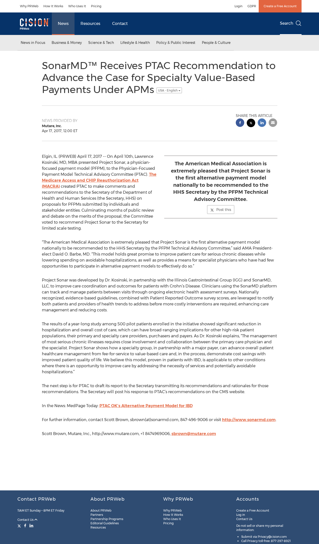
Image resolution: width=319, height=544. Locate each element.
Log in (240, 515)
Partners (96, 515)
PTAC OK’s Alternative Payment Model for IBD (146, 405)
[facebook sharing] (240, 123)
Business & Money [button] (67, 42)
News (63, 23)
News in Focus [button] (33, 42)
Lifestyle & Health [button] (135, 42)
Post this (223, 209)
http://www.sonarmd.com (249, 419)
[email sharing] (273, 123)
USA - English (168, 90)
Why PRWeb (29, 6)
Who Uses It (77, 6)
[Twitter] (19, 525)
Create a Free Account (280, 6)
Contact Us (25, 520)
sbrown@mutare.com (193, 433)
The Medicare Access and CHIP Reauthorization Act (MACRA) (99, 180)
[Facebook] (25, 525)
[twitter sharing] (251, 123)
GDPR (251, 6)
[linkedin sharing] (262, 123)
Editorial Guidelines (104, 523)
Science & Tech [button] (101, 42)
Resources (90, 23)
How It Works (53, 6)
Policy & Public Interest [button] (175, 42)
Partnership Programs (106, 519)
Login (238, 6)
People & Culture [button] (216, 42)
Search (286, 23)
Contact (120, 23)
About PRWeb (100, 510)
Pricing (96, 6)
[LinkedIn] (31, 525)
